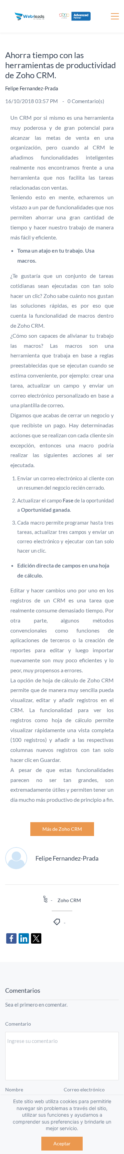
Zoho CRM (69, 900)
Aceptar (62, 1143)
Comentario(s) (86, 101)
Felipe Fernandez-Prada (31, 88)
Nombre (14, 1089)
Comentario (18, 1024)
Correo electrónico (84, 1089)
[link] (11, 938)
